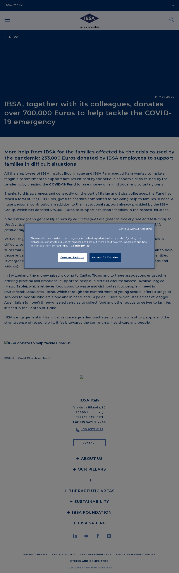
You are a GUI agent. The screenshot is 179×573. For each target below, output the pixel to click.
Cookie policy (80, 245)
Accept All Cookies (105, 257)
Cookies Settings (72, 257)
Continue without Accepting (135, 228)
